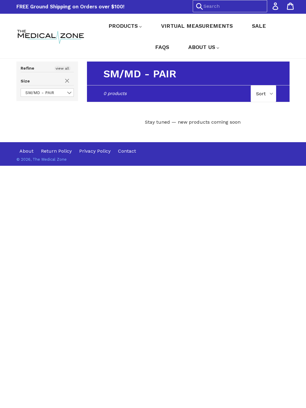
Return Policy (56, 151)
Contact (127, 151)
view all (62, 68)
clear (68, 81)
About (26, 151)
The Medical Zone (50, 159)
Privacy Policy (95, 151)
